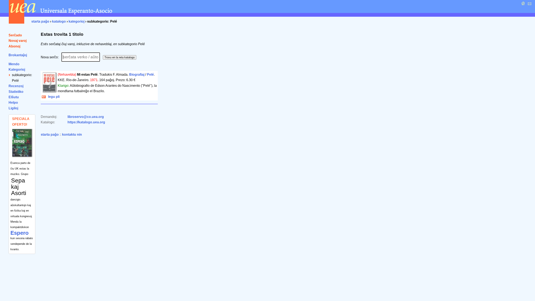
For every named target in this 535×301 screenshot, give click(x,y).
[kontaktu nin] (529, 4)
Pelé (150, 74)
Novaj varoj (18, 40)
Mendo (14, 64)
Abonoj (14, 46)
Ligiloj (13, 108)
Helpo (13, 102)
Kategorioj (17, 69)
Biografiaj (136, 74)
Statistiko (16, 91)
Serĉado (15, 35)
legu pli (53, 96)
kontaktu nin (72, 134)
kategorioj (76, 21)
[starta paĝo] (522, 4)
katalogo (59, 21)
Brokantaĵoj (18, 55)
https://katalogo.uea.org (86, 122)
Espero (19, 233)
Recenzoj (16, 86)
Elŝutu (14, 97)
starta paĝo (40, 21)
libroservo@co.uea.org (86, 117)
